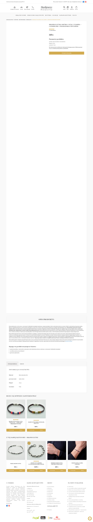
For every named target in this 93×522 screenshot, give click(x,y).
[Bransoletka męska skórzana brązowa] (36, 409)
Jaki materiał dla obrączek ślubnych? (76, 504)
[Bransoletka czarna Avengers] (77, 450)
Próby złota (71, 486)
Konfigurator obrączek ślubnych (54, 503)
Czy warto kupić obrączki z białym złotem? (77, 491)
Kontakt (49, 494)
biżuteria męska (69, 341)
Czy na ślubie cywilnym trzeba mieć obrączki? (77, 488)
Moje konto (50, 491)
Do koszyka (11, 430)
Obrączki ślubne (20, 15)
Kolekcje (55, 15)
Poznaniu (50, 509)
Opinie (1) (22, 363)
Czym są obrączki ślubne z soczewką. (76, 499)
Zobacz (20, 430)
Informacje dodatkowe (12, 363)
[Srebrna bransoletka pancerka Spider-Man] (56, 450)
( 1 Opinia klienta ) (52, 30)
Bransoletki (32, 437)
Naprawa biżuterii (65, 15)
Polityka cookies (51, 499)
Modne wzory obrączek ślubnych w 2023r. (77, 489)
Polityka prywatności (52, 498)
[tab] (12, 364)
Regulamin (50, 496)
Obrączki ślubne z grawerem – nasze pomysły (77, 509)
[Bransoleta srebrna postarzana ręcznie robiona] (36, 450)
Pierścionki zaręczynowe (35, 15)
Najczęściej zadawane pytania (54, 501)
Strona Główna (51, 486)
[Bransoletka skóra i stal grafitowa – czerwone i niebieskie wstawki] (15, 409)
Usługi (74, 15)
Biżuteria (48, 15)
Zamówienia (50, 489)
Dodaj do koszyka (66, 53)
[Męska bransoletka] (15, 450)
